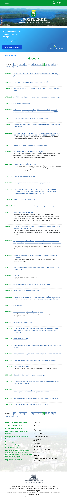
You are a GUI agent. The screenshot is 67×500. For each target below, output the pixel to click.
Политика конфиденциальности (33, 480)
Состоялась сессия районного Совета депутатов (28, 312)
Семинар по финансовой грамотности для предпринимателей (32, 183)
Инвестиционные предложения (16, 422)
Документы (38, 440)
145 (52, 64)
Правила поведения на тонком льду (24, 176)
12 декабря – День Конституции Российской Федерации (30, 145)
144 (49, 64)
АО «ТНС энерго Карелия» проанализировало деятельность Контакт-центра (36, 97)
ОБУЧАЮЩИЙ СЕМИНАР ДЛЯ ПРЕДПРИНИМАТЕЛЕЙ (30, 82)
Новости (37, 426)
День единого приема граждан (22, 322)
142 (43, 64)
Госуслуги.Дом (10, 442)
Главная (37, 423)
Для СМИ (33, 476)
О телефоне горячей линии (21, 366)
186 (12, 67)
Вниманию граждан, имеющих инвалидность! (27, 290)
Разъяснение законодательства (23, 212)
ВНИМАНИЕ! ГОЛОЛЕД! (20, 339)
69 (23, 64)
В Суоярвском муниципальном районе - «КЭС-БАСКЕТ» (30, 404)
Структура (37, 430)
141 (40, 64)
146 (55, 64)
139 (35, 64)
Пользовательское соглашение (33, 482)
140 (37, 64)
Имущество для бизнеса (13, 460)
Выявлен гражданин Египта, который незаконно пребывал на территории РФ (37, 398)
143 (46, 64)
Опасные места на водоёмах (22, 103)
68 (20, 64)
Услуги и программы (41, 436)
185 (9, 67)
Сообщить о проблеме (12, 47)
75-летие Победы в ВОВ (13, 425)
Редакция (33, 475)
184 (6, 67)
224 (18, 67)
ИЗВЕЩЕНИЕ (17, 276)
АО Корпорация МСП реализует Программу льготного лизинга (32, 284)
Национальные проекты (13, 428)
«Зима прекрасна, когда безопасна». (24, 199)
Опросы (36, 455)
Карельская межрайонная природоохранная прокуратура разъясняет (34, 360)
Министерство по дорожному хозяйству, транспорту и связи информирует (35, 206)
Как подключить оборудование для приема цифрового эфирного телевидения (37, 353)
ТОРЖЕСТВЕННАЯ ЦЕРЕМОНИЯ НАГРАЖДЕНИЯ (29, 152)
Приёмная (37, 446)
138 (32, 64)
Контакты (37, 443)
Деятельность (39, 433)
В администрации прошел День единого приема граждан (30, 118)
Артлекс (41, 496)
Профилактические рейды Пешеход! (24, 164)
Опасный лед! (17, 305)
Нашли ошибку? (33, 478)
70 (26, 64)
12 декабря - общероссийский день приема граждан (29, 375)
